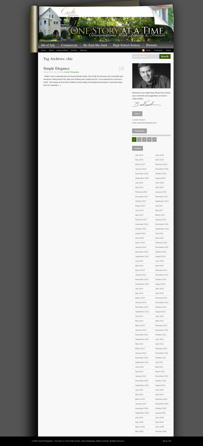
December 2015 (161, 247)
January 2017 (160, 220)
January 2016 (140, 247)
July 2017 (159, 206)
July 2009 (139, 418)
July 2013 (139, 316)
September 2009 (142, 413)
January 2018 (160, 192)
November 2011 (141, 358)
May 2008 (139, 431)
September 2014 (142, 284)
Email (168, 50)
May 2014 (139, 293)
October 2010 (160, 381)
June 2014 (159, 289)
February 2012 (161, 349)
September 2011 (142, 362)
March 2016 (140, 243)
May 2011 (159, 367)
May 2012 (139, 344)
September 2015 (142, 256)
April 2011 (139, 372)
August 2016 (140, 233)
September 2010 (142, 385)
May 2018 (139, 187)
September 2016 (162, 229)
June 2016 (139, 238)
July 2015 (139, 261)
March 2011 (160, 372)
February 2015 (161, 270)
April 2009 (159, 422)
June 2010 (159, 390)
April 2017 (139, 215)
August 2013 (160, 312)
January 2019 (140, 169)
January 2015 (140, 275)
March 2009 (140, 427)
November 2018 (141, 174)
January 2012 (140, 353)
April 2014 (159, 293)
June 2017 (139, 210)
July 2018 (139, 183)
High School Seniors (126, 45)
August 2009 (160, 413)
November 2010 (141, 381)
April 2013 (159, 321)
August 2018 (160, 178)
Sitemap (83, 50)
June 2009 (159, 418)
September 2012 (142, 339)
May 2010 (139, 395)
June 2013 (159, 316)
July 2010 (139, 390)
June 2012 (159, 339)
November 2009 (141, 408)
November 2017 (161, 197)
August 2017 (140, 206)
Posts (148, 50)
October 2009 (160, 408)
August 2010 (160, 385)
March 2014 (140, 298)
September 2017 (162, 201)
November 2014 (141, 279)
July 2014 (139, 289)
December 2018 (161, 169)
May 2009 (139, 422)
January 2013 (140, 330)
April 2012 (159, 344)
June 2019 (159, 155)
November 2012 (141, 335)
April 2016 (159, 238)
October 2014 (160, 279)
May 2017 (159, 210)
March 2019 (140, 164)
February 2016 (161, 243)
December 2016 (141, 224)
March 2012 (140, 349)
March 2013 (140, 326)
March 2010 (140, 399)
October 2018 (160, 174)
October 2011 (160, 358)
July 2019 (139, 155)
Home (43, 50)
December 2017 (141, 197)
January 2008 (160, 431)
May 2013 (139, 321)
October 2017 (140, 201)
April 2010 (159, 395)
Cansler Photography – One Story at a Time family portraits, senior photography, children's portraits (106, 23)
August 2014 (160, 284)
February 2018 (141, 192)
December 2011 (161, 353)
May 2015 (139, 266)
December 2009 (161, 404)
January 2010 (140, 404)
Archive (74, 50)
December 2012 (161, 330)
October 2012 (160, 335)
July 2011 (159, 362)
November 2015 (141, 252)
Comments (158, 50)
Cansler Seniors (138, 120)
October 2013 (160, 307)
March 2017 (160, 215)
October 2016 (140, 229)
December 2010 (161, 376)
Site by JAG (167, 441)
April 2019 (159, 160)
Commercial (69, 45)
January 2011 (140, 376)
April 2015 (159, 266)
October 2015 (160, 252)
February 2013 (161, 326)
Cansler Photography (71, 72)
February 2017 (141, 220)
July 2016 (159, 233)
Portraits (151, 45)
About (51, 50)
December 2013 (161, 302)
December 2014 (161, 275)
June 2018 (159, 183)
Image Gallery (62, 50)
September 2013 (142, 312)
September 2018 (142, 178)
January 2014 (140, 302)
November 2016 (161, 224)
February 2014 (161, 298)
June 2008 (159, 427)
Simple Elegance (56, 68)
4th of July (48, 45)
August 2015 (160, 256)
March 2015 (140, 270)
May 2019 (139, 160)
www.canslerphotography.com (144, 123)
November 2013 (141, 307)
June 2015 (159, 261)
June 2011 (139, 367)
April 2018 (159, 187)
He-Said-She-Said (95, 45)
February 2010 (161, 399)
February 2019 (161, 164)
